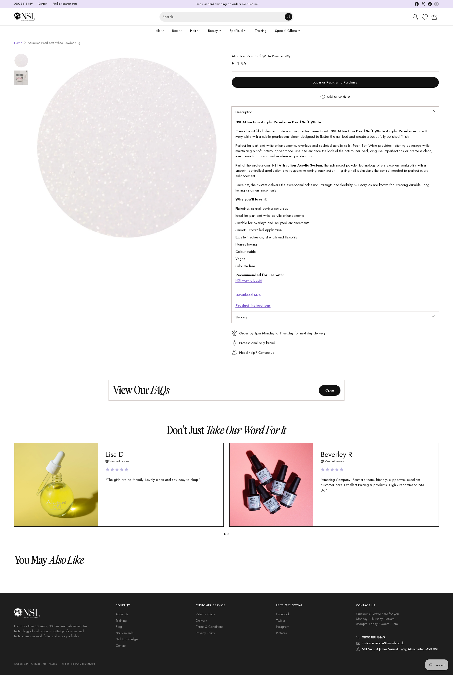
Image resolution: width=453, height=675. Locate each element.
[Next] (439, 484)
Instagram (282, 626)
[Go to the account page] (415, 16)
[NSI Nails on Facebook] (416, 5)
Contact (121, 645)
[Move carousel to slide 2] (228, 534)
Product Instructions (253, 305)
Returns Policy (205, 614)
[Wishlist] (424, 17)
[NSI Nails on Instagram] (436, 5)
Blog (119, 626)
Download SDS (248, 294)
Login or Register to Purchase (335, 82)
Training (121, 620)
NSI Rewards (124, 633)
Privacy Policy (205, 633)
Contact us (266, 352)
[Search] (288, 17)
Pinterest (281, 633)
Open (329, 390)
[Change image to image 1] (21, 61)
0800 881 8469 (373, 637)
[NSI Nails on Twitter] (423, 5)
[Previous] (14, 484)
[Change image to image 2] (21, 78)
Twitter (280, 620)
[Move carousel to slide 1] (225, 534)
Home (18, 43)
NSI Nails (50, 664)
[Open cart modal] (434, 16)
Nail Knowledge (127, 639)
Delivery (201, 620)
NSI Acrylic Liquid (248, 280)
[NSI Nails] (24, 16)
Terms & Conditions (209, 626)
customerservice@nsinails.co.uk (383, 643)
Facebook (282, 614)
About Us (122, 614)
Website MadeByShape (79, 664)
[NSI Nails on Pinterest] (430, 5)
